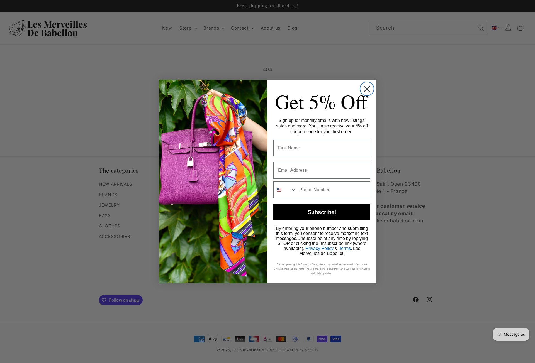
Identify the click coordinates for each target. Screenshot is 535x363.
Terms (345, 248)
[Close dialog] (367, 89)
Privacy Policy (319, 248)
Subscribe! (322, 212)
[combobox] (285, 190)
